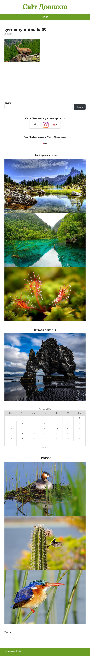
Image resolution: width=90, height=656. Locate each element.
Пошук (7, 103)
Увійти (7, 632)
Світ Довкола (45, 6)
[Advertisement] (44, 84)
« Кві (44, 447)
